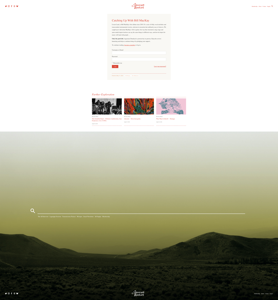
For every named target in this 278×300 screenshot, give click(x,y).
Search (272, 6)
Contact (264, 6)
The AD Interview (135, 75)
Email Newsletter (88, 216)
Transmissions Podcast (69, 216)
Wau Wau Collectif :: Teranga (165, 119)
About (260, 6)
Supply (268, 6)
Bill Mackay (127, 75)
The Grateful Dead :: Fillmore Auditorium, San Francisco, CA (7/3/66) (107, 120)
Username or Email (117, 50)
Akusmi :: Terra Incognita (132, 119)
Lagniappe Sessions (55, 216)
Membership (254, 6)
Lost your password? (160, 66)
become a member (129, 45)
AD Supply (98, 216)
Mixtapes (79, 216)
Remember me (117, 63)
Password (114, 56)
